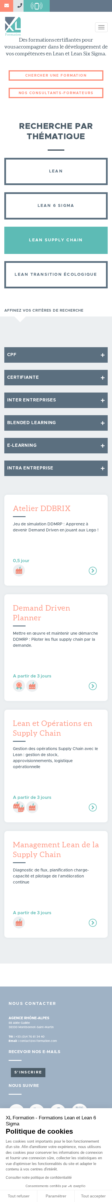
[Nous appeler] (18, 6)
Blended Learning (31, 423)
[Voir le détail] (92, 570)
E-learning (22, 445)
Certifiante (23, 377)
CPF (12, 355)
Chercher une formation (56, 75)
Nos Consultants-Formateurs (56, 93)
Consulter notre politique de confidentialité (39, 1178)
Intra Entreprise (30, 468)
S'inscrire (28, 1072)
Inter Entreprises (31, 400)
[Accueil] (13, 24)
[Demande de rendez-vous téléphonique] (37, 6)
